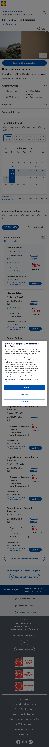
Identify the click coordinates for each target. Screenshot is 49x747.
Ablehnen (24, 402)
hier (6, 381)
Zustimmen (24, 388)
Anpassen (24, 395)
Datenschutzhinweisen (12, 379)
